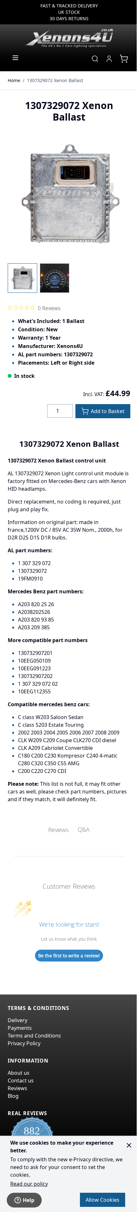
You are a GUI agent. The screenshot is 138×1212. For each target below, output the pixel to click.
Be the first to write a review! (69, 956)
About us (19, 1072)
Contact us (21, 1080)
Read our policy (29, 1183)
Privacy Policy (24, 1043)
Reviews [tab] (58, 830)
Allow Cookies (102, 1199)
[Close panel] (129, 1145)
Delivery (17, 1020)
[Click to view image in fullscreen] (69, 194)
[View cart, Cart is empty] (123, 58)
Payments (20, 1027)
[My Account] (109, 58)
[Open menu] (15, 57)
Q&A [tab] (84, 829)
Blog (13, 1095)
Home (14, 80)
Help (28, 1200)
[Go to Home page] (69, 37)
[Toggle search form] (95, 58)
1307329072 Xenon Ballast (55, 80)
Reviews (17, 1088)
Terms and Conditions (34, 1035)
